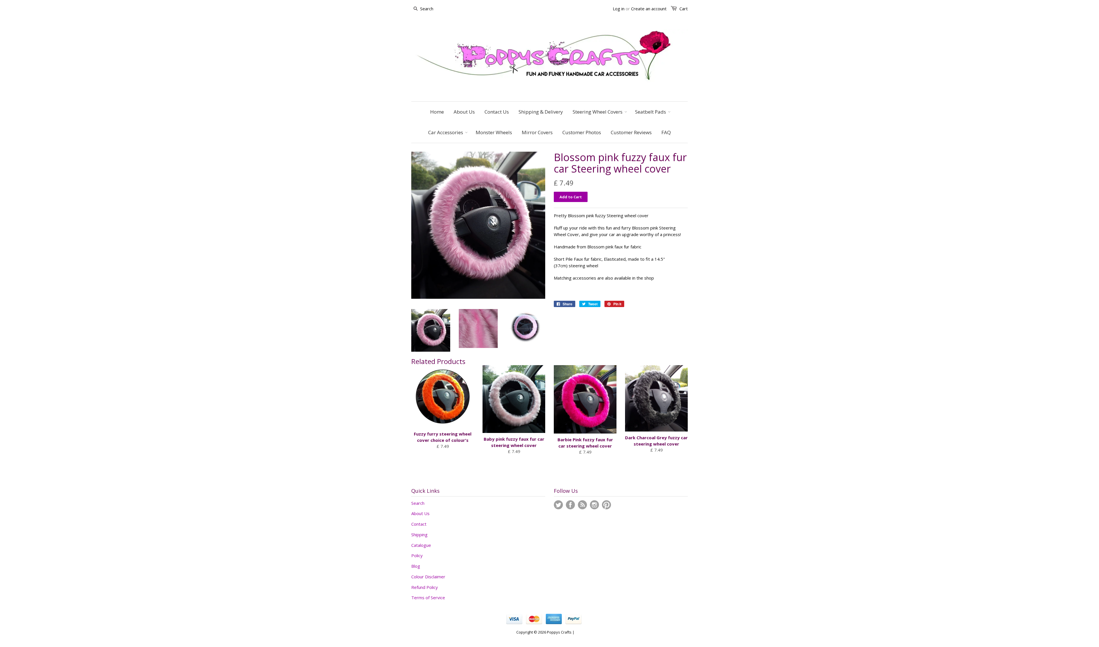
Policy (417, 555)
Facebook (570, 504)
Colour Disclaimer (428, 576)
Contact (418, 524)
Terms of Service (428, 597)
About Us (420, 513)
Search (417, 503)
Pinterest (606, 504)
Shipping (419, 534)
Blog (415, 566)
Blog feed (582, 504)
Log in (618, 8)
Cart (683, 8)
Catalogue (421, 545)
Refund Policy (424, 587)
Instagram (594, 504)
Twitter (558, 504)
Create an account (649, 8)
